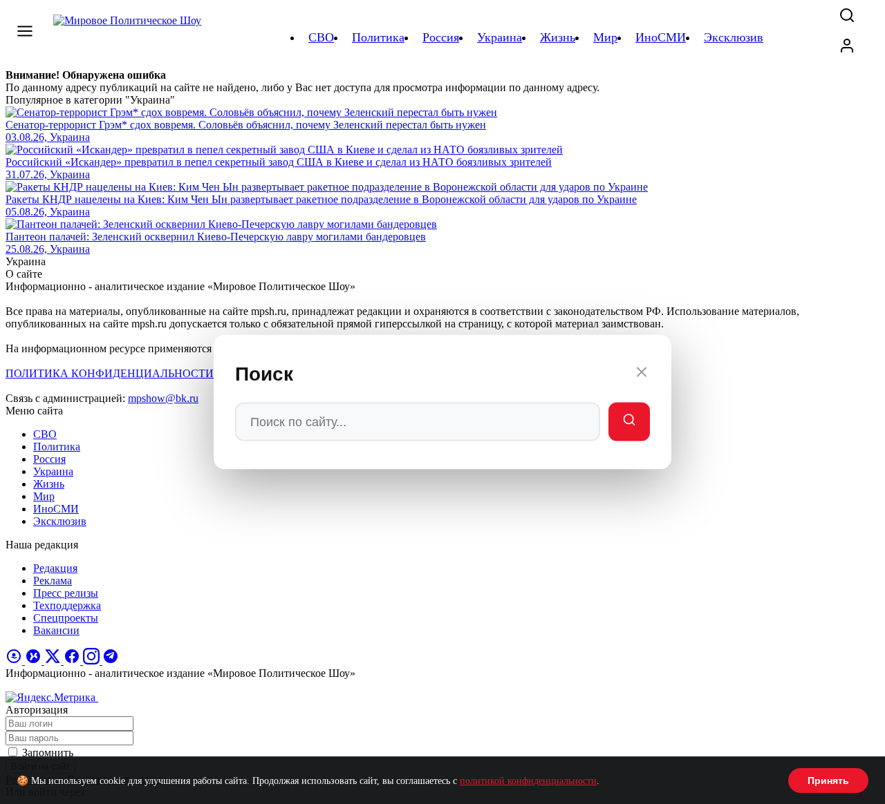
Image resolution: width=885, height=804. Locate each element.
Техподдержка (67, 605)
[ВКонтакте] (34, 661)
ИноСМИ (56, 509)
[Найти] (629, 422)
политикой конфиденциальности (528, 781)
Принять (828, 780)
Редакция (55, 568)
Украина (53, 471)
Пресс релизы (65, 593)
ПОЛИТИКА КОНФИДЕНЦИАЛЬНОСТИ (110, 373)
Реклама (52, 580)
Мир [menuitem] (605, 37)
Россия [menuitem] (440, 37)
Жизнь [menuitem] (557, 37)
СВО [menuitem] (321, 37)
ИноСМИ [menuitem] (660, 37)
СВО (45, 434)
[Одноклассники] (15, 661)
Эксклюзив (59, 521)
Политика (56, 446)
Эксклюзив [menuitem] (733, 37)
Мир (44, 496)
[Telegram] (110, 661)
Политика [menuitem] (378, 37)
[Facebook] (73, 661)
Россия (49, 459)
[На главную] (129, 37)
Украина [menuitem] (499, 37)
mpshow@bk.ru (163, 398)
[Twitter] (54, 661)
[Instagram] (92, 661)
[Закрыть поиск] (641, 374)
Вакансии (56, 630)
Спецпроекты (65, 618)
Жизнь (48, 484)
